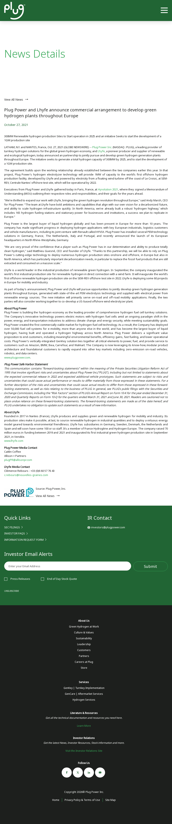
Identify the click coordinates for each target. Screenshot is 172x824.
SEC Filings (12, 527)
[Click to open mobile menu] (164, 11)
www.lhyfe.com (13, 441)
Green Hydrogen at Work (84, 626)
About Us (84, 620)
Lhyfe (101, 151)
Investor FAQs (14, 533)
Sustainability (84, 638)
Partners (84, 656)
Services (84, 682)
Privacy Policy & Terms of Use (82, 800)
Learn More (84, 726)
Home (55, 800)
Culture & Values (84, 632)
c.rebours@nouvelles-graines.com (26, 475)
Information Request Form (24, 540)
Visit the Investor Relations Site (83, 751)
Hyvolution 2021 (108, 189)
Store (84, 668)
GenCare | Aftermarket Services (84, 694)
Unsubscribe (11, 590)
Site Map (110, 800)
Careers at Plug (84, 662)
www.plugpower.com (17, 357)
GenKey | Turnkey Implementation (84, 688)
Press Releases (20, 579)
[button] (106, 527)
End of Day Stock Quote (62, 579)
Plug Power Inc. (102, 147)
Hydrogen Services (84, 699)
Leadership (84, 644)
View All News (13, 100)
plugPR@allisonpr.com (18, 460)
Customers (84, 650)
